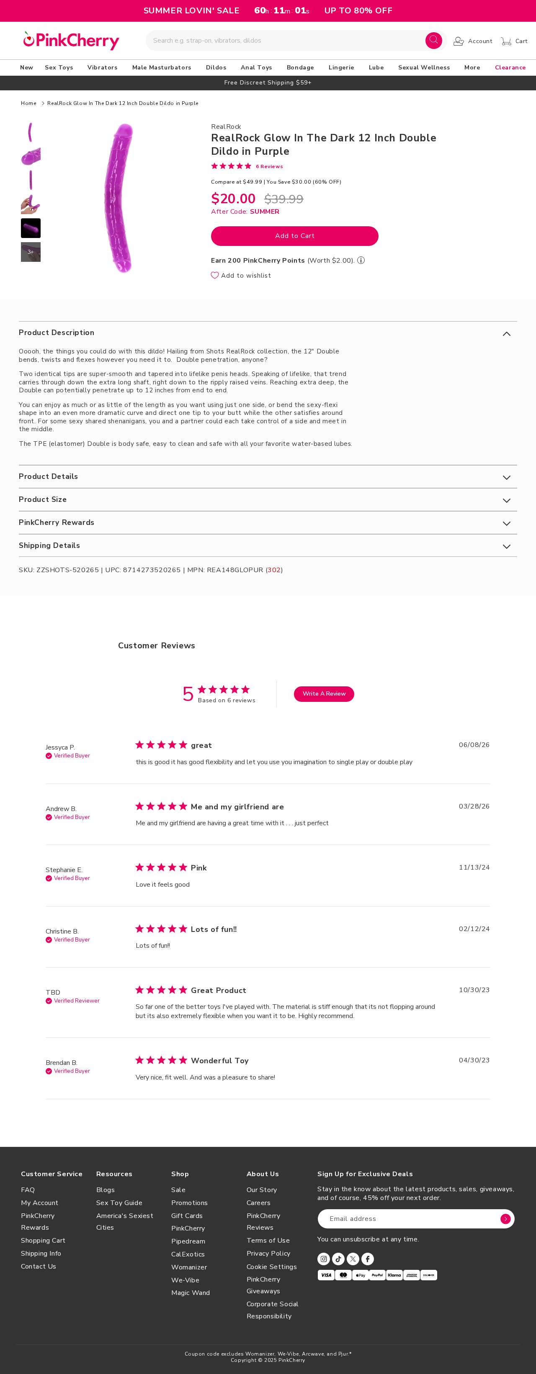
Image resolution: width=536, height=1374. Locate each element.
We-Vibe (185, 1280)
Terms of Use (268, 1240)
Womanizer (189, 1267)
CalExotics (188, 1254)
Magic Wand (190, 1292)
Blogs (105, 1190)
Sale (178, 1190)
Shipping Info (41, 1253)
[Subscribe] (505, 1219)
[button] (60, 68)
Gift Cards (187, 1215)
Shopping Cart (43, 1240)
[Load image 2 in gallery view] (31, 156)
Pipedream (188, 1241)
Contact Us (39, 1266)
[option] (268, 83)
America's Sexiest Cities (125, 1222)
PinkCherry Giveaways (264, 1285)
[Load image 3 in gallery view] (31, 180)
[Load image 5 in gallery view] (31, 228)
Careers (259, 1203)
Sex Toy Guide (119, 1203)
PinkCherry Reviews (264, 1222)
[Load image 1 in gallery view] (31, 132)
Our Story (262, 1190)
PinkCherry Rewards (38, 1222)
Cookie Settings (272, 1267)
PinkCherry (188, 1228)
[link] (247, 166)
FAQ (28, 1190)
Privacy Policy (269, 1253)
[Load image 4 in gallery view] (31, 204)
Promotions (189, 1203)
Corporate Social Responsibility (273, 1310)
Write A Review (324, 694)
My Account (40, 1203)
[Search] (433, 40)
